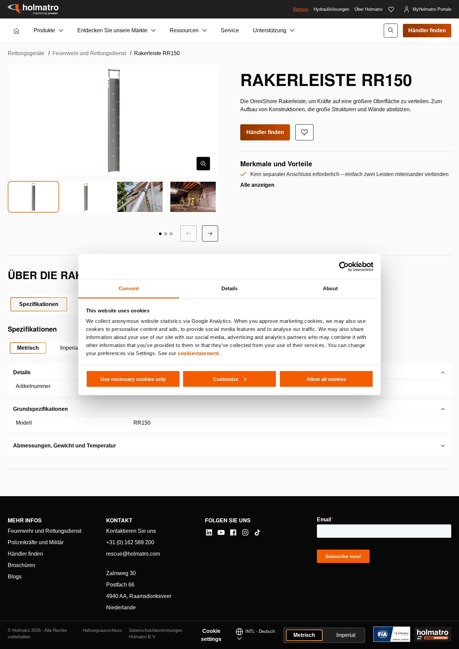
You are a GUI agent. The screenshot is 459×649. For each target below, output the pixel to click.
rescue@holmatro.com (133, 554)
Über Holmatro (368, 9)
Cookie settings (211, 635)
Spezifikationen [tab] (38, 304)
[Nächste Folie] (210, 233)
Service (230, 30)
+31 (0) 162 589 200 (130, 542)
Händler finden (427, 30)
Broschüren (21, 565)
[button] (160, 233)
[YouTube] (221, 532)
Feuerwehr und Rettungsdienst (89, 53)
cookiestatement (198, 353)
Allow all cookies (326, 379)
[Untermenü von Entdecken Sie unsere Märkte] (153, 30)
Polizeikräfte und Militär (36, 542)
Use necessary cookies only (133, 379)
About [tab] (330, 288)
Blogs (15, 576)
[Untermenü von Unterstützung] (292, 30)
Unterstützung (269, 30)
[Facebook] (233, 532)
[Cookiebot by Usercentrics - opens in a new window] (344, 266)
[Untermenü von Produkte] (61, 30)
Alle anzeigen (257, 185)
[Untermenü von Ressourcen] (204, 30)
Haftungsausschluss (102, 630)
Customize (225, 379)
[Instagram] (245, 532)
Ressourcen (184, 30)
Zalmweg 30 (121, 573)
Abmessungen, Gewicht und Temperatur (64, 445)
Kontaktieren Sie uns (131, 531)
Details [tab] (229, 288)
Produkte (44, 30)
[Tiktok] (257, 532)
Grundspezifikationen (40, 409)
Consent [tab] (129, 288)
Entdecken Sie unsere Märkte (112, 30)
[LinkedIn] (209, 532)
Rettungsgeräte (26, 53)
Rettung (300, 9)
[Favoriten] (391, 9)
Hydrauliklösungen (331, 9)
